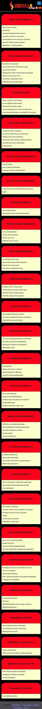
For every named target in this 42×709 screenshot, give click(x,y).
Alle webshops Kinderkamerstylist (13, 314)
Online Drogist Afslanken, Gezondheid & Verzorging (19, 112)
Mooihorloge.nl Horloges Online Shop (14, 290)
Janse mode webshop (9, 70)
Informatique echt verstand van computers (16, 39)
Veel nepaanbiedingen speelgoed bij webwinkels (18, 549)
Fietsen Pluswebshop (9, 210)
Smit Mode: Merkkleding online (12, 79)
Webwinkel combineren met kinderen (14, 345)
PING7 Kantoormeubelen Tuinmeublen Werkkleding (19, 577)
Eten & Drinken (7, 164)
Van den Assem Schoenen (10, 519)
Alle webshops (7, 366)
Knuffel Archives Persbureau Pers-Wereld (15, 400)
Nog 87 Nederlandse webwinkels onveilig (15, 485)
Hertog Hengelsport (8, 678)
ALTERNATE (6, 30)
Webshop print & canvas (10, 241)
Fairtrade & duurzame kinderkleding (14, 342)
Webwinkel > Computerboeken (12, 45)
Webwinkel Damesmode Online (12, 82)
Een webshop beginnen (9, 598)
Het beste (5, 601)
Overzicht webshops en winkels (12, 430)
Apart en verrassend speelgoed (12, 540)
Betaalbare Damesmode (10, 64)
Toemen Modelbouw (9, 436)
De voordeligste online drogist (12, 103)
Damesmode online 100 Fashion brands (15, 67)
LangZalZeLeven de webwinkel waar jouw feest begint (17, 190)
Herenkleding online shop (10, 259)
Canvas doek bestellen (9, 232)
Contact (26, 708)
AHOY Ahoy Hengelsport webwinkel (14, 671)
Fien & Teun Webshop (9, 394)
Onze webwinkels (8, 488)
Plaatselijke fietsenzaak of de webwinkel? (15, 213)
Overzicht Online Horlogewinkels (13, 293)
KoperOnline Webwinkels (10, 458)
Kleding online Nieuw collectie (12, 369)
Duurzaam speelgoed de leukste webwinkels (16, 317)
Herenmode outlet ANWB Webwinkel (14, 262)
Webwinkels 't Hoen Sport (10, 522)
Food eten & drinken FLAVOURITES (13, 170)
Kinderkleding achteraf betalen (12, 320)
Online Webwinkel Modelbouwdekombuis (15, 427)
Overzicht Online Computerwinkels (13, 42)
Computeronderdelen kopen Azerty (13, 33)
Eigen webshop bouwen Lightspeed (13, 626)
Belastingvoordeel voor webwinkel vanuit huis (17, 568)
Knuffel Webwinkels (8, 403)
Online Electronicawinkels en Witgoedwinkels (17, 140)
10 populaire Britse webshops (11, 131)
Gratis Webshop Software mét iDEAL (14, 629)
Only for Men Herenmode (10, 265)
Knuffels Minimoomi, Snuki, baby (12, 406)
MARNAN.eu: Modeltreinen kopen (13, 424)
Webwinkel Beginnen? (9, 607)
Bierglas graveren (8, 543)
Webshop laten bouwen (10, 632)
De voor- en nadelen (9, 571)
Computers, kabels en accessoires (13, 36)
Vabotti (4, 516)
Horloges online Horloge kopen (12, 287)
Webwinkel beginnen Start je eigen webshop (16, 604)
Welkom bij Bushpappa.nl (10, 464)
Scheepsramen (7, 146)
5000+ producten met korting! (12, 100)
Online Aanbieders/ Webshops (12, 372)
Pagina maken (27, 705)
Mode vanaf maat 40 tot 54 (11, 76)
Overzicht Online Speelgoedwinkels (13, 546)
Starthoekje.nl (16, 705)
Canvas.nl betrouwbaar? (10, 235)
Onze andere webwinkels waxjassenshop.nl (16, 461)
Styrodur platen (7, 433)
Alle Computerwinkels (9, 27)
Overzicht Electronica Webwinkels (13, 143)
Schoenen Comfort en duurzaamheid (14, 513)
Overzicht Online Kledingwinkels (12, 375)
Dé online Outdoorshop (9, 455)
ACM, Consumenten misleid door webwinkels (17, 482)
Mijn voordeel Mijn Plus (10, 574)
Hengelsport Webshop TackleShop (13, 674)
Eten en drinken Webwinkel (11, 167)
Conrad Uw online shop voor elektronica (15, 134)
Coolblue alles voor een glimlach (12, 137)
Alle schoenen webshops (10, 507)
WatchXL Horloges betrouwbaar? (13, 296)
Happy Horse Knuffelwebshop (11, 397)
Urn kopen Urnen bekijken (10, 580)
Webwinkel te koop (8, 348)
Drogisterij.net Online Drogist (12, 106)
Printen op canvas (8, 238)
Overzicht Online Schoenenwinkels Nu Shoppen (17, 510)
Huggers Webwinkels (9, 650)
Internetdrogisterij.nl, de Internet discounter (17, 109)
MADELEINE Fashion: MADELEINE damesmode (17, 73)
